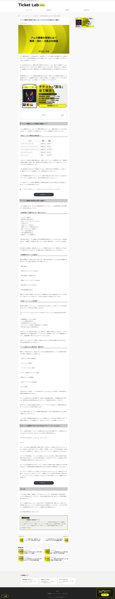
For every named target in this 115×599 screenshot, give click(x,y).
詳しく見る (105, 594)
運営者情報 (24, 527)
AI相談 (5, 596)
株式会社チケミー (63, 597)
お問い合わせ (65, 593)
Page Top (57, 591)
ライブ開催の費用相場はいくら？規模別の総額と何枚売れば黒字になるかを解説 (40, 189)
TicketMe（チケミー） (42, 522)
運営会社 (29, 527)
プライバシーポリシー (57, 593)
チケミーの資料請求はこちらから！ (43, 194)
